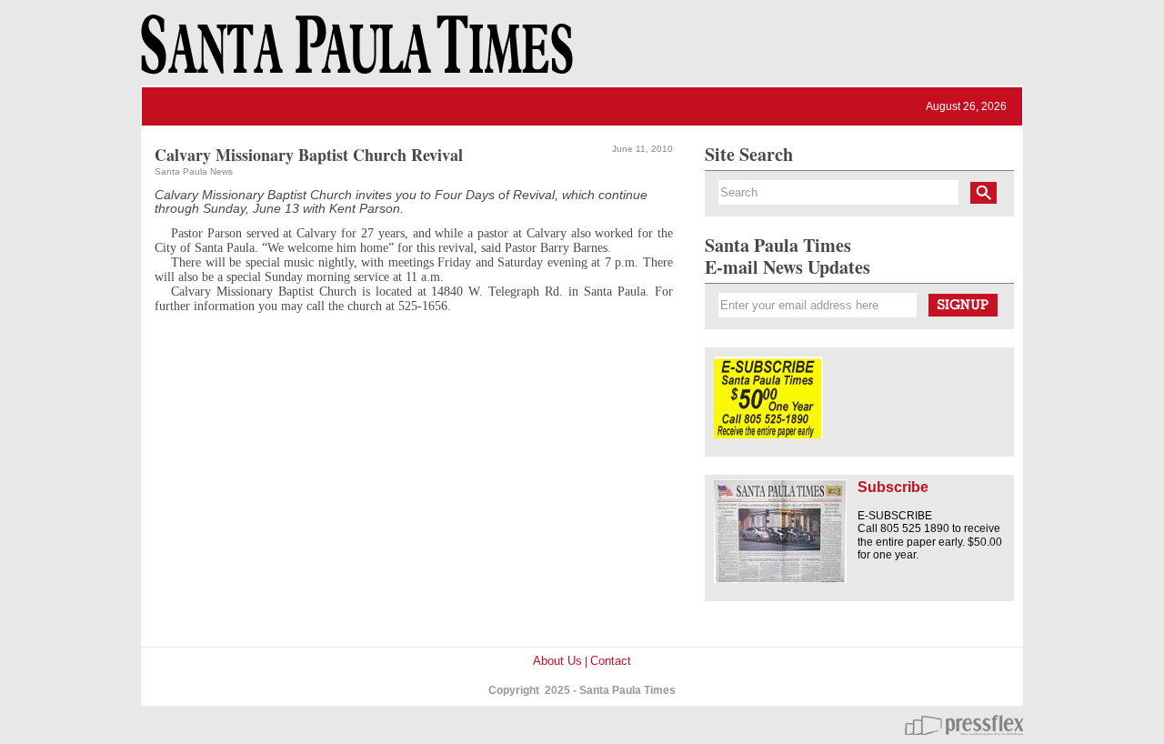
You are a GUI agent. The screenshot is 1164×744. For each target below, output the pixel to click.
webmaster (964, 725)
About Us (557, 661)
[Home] (354, 52)
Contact (610, 661)
